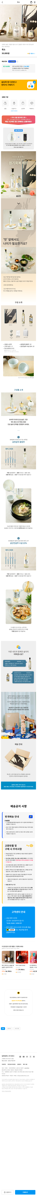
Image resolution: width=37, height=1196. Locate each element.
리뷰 (3, 1028)
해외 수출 (25, 1064)
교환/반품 (17, 1028)
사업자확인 (26, 1068)
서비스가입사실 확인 (6, 1091)
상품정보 (9, 1028)
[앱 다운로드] (18, 85)
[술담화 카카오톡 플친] (17, 1000)
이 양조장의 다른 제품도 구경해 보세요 (12, 946)
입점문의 (19, 1064)
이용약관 (4, 1064)
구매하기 (25, 1192)
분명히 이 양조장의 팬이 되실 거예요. (10, 948)
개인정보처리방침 (11, 1064)
